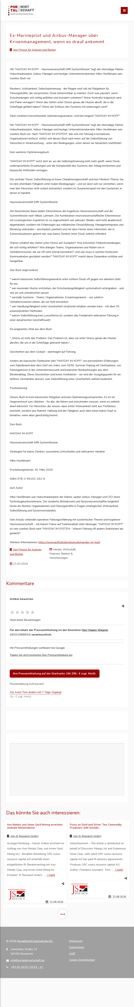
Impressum (76, 941)
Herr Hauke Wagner (95, 630)
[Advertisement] (67, 769)
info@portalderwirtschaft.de (27, 960)
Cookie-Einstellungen (82, 960)
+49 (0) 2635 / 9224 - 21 (27, 967)
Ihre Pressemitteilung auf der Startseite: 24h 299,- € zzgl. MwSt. (54, 673)
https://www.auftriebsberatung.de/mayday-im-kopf (69, 542)
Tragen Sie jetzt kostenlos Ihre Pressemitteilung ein (41, 655)
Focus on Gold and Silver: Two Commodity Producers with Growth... (96, 826)
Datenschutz (76, 947)
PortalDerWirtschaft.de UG (35, 941)
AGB (72, 954)
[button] (35, 884)
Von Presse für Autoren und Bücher (34, 50)
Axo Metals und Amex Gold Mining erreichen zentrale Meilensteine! (35, 826)
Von (24, 836)
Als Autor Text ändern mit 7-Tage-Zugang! (35, 692)
